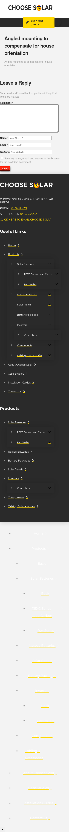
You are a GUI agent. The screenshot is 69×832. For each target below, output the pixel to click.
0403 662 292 (28, 214)
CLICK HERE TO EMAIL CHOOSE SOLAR (25, 219)
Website (5, 152)
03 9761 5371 (19, 208)
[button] (57, 22)
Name (4, 138)
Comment (6, 102)
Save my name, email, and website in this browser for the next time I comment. (30, 160)
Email (4, 145)
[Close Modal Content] (2, 829)
